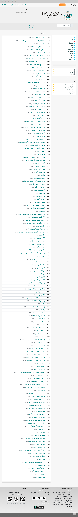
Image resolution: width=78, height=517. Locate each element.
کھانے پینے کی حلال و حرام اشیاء (63, 87)
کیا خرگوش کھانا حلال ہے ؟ (41, 364)
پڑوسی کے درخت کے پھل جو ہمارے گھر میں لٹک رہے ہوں (36, 307)
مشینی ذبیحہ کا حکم (42, 325)
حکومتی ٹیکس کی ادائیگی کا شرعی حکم (40, 101)
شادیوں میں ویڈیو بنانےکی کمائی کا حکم (39, 95)
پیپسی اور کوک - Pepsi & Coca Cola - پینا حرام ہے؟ (35, 220)
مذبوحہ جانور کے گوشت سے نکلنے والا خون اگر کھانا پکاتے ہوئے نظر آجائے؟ (34, 385)
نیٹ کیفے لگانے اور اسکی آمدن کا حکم (39, 370)
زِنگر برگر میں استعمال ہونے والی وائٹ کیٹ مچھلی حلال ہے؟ (36, 283)
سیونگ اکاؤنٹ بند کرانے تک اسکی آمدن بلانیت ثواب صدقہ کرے (35, 148)
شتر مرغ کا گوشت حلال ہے (41, 391)
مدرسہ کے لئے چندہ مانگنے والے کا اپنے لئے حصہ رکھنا (37, 394)
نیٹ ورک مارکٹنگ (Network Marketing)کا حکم (36, 83)
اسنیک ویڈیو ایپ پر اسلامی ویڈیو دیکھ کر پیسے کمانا (38, 113)
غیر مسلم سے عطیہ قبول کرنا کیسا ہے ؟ (39, 280)
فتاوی (9, 5)
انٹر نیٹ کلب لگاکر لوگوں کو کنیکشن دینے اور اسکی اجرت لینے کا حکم (35, 426)
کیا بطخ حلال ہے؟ (42, 235)
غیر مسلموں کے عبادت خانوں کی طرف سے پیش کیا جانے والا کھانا (35, 361)
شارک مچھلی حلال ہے (42, 459)
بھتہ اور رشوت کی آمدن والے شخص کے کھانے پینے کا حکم (36, 229)
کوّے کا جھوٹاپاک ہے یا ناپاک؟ (40, 172)
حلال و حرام (63, 72)
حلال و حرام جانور (63, 93)
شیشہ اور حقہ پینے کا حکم (41, 80)
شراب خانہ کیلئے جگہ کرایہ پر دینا (40, 137)
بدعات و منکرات (63, 74)
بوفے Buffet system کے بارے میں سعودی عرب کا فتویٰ (35, 298)
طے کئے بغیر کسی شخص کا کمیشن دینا (39, 77)
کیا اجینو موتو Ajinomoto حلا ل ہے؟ (39, 447)
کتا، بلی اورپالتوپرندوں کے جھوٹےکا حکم (39, 166)
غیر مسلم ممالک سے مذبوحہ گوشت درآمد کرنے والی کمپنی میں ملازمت (35, 462)
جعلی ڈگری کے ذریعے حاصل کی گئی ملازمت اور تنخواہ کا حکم (36, 423)
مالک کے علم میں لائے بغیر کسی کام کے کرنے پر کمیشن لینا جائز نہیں (35, 128)
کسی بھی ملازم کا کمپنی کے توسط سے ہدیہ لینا (38, 125)
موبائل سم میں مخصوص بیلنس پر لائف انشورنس (38, 265)
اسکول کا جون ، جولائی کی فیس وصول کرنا (39, 367)
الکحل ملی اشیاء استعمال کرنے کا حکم (40, 163)
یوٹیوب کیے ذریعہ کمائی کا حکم (40, 86)
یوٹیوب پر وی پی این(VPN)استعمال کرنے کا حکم (37, 65)
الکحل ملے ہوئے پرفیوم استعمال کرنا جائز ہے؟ (38, 134)
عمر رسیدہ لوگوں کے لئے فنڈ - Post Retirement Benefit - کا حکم (33, 450)
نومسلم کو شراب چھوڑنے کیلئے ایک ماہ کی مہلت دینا (37, 145)
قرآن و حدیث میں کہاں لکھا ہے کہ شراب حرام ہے (37, 453)
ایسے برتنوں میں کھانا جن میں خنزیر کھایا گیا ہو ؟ (38, 379)
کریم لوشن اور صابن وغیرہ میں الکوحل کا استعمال (38, 382)
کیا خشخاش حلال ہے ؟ (41, 310)
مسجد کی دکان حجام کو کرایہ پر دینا (40, 74)
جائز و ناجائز (63, 70)
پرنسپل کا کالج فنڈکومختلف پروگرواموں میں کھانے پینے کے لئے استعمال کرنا (34, 181)
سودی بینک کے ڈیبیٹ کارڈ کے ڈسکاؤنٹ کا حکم (38, 71)
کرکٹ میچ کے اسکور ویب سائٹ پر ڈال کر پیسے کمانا (37, 208)
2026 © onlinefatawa (5, 515)
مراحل (29, 27)
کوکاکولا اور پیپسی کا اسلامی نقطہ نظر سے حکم (39, 435)
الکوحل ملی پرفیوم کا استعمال (41, 474)
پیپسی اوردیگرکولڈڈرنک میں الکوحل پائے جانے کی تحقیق (37, 403)
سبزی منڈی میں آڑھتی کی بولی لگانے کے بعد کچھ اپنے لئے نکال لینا (35, 388)
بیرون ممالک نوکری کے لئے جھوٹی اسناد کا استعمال (37, 328)
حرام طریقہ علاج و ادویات (63, 89)
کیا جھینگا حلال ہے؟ (42, 193)
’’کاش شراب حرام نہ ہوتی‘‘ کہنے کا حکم (39, 187)
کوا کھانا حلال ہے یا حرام (41, 44)
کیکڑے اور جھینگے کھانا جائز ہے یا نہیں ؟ (39, 346)
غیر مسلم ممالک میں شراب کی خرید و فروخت (38, 217)
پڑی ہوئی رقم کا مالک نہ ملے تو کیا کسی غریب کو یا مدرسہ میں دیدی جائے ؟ (34, 340)
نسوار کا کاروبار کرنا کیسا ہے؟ (40, 199)
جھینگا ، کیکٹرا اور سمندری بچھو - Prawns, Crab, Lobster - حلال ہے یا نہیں (32, 232)
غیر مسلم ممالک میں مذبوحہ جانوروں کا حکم (39, 316)
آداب (63, 45)
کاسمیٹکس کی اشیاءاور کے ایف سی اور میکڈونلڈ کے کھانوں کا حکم (36, 59)
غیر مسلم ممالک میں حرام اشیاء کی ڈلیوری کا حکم (38, 104)
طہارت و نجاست (63, 51)
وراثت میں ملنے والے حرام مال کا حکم (39, 262)
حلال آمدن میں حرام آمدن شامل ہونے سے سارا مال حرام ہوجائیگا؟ (35, 122)
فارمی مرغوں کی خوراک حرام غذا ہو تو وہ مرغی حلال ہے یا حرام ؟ (35, 358)
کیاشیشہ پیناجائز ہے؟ (42, 211)
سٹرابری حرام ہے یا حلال (41, 256)
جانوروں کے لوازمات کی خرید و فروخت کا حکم (38, 68)
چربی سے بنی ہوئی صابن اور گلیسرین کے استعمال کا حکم (37, 62)
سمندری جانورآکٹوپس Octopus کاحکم (39, 471)
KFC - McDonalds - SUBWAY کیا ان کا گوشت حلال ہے (34, 438)
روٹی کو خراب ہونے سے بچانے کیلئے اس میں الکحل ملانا (37, 414)
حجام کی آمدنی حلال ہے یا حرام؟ (40, 154)
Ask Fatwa (62, 4)
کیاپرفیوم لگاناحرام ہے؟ (41, 465)
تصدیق (33, 27)
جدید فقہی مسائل (63, 49)
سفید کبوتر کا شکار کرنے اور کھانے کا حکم (39, 322)
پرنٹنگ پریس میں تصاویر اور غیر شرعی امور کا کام (38, 301)
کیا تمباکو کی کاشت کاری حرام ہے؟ (40, 343)
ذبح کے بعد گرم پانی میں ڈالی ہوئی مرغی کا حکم (38, 47)
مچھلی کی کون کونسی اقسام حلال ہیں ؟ (39, 319)
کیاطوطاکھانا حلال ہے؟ (41, 151)
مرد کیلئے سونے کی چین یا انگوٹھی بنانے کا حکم (38, 38)
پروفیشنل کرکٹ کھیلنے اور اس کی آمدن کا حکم (38, 119)
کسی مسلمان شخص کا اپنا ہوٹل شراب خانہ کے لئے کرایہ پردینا (36, 139)
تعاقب (25, 27)
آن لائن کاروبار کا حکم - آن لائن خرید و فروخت (38, 98)
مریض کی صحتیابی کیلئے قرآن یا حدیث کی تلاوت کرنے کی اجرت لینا (35, 160)
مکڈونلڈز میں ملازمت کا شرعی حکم (40, 477)
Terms (13, 515)
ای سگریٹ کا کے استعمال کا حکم (40, 116)
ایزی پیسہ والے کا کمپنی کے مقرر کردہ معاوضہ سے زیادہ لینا (36, 92)
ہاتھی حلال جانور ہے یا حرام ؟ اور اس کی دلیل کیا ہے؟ (37, 409)
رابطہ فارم (18, 495)
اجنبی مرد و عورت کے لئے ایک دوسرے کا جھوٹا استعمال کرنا (36, 205)
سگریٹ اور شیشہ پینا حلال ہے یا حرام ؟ (39, 292)
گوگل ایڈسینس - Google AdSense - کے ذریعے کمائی (35, 420)
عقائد (63, 47)
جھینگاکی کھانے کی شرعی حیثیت (40, 226)
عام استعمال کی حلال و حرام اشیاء (63, 85)
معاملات (63, 39)
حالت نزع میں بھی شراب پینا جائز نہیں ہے (38, 417)
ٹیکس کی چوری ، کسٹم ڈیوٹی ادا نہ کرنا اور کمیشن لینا (38, 355)
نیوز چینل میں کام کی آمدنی (41, 277)
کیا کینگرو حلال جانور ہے (41, 429)
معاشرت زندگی (63, 43)
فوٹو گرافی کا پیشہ (42, 304)
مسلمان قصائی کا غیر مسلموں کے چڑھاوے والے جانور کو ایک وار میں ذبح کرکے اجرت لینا (32, 41)
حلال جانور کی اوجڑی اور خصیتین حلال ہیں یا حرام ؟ (37, 349)
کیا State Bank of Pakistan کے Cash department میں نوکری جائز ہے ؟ (30, 373)
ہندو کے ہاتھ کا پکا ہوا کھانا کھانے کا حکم (39, 376)
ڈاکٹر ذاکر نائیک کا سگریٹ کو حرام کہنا (39, 274)
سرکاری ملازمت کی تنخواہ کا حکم (40, 412)
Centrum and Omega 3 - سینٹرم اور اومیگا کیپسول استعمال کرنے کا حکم (32, 142)
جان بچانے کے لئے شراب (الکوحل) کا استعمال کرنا (37, 406)
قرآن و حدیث (63, 59)
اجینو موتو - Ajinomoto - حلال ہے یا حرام (38, 259)
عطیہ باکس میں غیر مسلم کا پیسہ (40, 247)
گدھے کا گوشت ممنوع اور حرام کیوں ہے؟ (38, 456)
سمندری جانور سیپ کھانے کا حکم (40, 334)
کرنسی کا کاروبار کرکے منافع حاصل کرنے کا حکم (38, 169)
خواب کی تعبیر (13, 5)
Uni (69, 4)
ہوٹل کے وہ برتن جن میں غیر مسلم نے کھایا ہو (38, 184)
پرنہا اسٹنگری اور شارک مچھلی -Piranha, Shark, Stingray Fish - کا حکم (32, 214)
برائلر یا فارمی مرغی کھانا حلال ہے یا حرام (39, 202)
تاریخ (63, 55)
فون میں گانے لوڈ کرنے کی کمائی (40, 268)
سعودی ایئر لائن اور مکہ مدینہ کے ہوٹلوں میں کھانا (38, 244)
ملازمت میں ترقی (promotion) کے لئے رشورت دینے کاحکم (35, 223)
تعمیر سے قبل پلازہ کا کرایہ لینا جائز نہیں (39, 89)
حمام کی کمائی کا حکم (42, 175)
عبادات (63, 37)
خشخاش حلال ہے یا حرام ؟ (41, 295)
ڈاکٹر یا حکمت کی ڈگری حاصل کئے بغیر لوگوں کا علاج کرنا (37, 107)
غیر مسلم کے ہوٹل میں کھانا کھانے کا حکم (39, 238)
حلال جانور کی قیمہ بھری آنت (40, 331)
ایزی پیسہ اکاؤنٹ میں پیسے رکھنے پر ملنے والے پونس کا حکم (37, 131)
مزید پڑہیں (70, 510)
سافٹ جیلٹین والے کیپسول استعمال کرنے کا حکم (38, 50)
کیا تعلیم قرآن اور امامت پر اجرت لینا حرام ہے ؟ (38, 400)
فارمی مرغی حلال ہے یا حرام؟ (40, 196)
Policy (17, 515)
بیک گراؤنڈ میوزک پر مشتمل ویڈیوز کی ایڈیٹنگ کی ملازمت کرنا (36, 56)
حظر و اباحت (63, 41)
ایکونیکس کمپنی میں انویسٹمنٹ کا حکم (40, 110)
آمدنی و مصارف (63, 91)
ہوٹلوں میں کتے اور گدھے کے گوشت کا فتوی (38, 241)
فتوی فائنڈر (18, 5)
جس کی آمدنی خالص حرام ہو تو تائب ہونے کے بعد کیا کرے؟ (36, 250)
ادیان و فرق (63, 53)
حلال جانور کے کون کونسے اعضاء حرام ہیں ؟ (38, 313)
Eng (67, 4)
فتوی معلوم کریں (3, 5)
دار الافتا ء (25, 5)
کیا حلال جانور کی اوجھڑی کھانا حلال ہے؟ (39, 444)
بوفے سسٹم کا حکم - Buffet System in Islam (34, 157)
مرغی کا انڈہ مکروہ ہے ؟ (41, 337)
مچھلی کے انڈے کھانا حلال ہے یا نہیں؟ (39, 190)
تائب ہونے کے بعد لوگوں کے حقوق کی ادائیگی (38, 397)
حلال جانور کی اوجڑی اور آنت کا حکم (39, 271)
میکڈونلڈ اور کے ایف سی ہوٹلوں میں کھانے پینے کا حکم (37, 441)
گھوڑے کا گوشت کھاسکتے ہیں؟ (40, 53)
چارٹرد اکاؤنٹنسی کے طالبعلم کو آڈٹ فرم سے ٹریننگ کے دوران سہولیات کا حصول (33, 253)
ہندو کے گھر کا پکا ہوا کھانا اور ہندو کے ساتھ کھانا (38, 286)
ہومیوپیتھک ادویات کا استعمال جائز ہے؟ (39, 178)
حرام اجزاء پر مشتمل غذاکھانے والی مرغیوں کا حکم (38, 468)
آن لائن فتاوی (74, 5)
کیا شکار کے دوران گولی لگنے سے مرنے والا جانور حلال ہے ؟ (36, 352)
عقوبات (63, 57)
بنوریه (22, 5)
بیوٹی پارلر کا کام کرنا (42, 432)
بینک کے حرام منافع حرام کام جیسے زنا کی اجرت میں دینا (37, 289)
